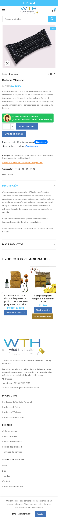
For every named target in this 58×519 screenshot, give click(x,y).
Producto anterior (48, 73)
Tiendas (6, 476)
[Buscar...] (52, 19)
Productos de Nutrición (13, 417)
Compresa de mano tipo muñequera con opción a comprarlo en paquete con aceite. (15, 300)
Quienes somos (9, 431)
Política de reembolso (12, 441)
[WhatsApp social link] (30, 169)
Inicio (4, 74)
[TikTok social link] (34, 3)
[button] (43, 310)
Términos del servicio (12, 451)
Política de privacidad (12, 446)
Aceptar (40, 514)
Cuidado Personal (33, 155)
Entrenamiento (9, 158)
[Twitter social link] (19, 169)
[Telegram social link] (34, 169)
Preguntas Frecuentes (12, 486)
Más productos (12, 244)
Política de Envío (9, 436)
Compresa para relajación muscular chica (43, 298)
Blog (4, 470)
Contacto (6, 481)
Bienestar (14, 74)
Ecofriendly (48, 155)
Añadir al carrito (27, 126)
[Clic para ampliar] (7, 63)
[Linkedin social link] (30, 3)
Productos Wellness (11, 412)
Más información (21, 514)
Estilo (20, 158)
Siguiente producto (54, 73)
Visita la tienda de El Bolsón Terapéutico (22, 162)
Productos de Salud (11, 407)
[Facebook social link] (23, 3)
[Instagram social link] (27, 3)
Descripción (10, 185)
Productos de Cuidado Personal (17, 402)
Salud (27, 158)
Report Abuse (7, 174)
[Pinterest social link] (23, 169)
